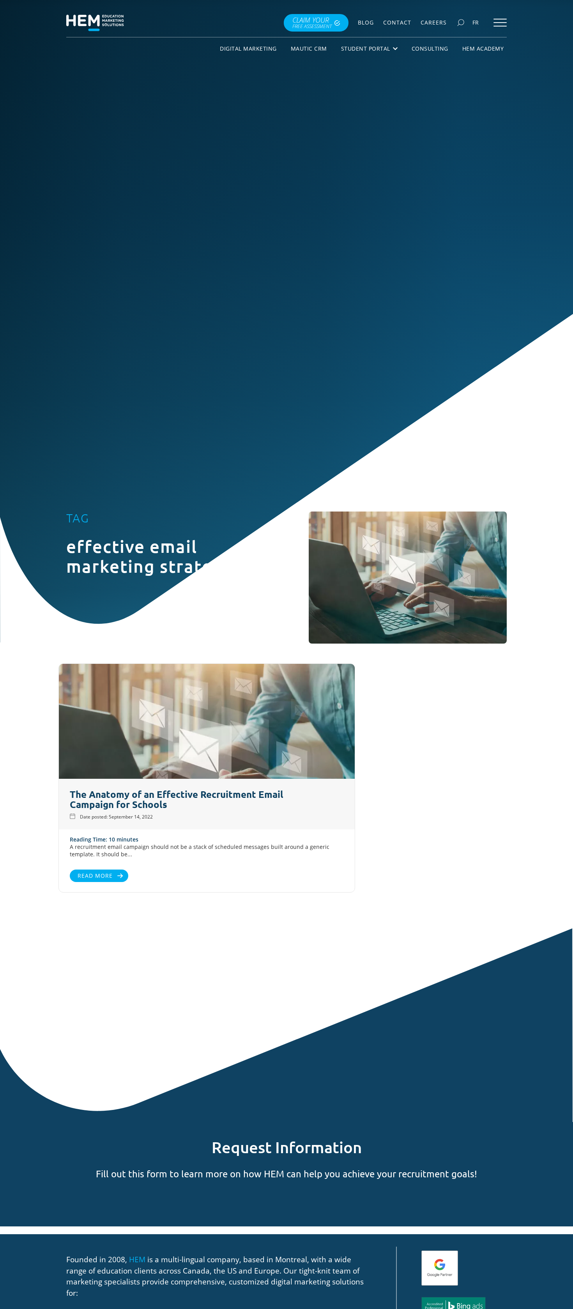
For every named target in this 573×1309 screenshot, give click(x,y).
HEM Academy (483, 48)
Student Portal (365, 48)
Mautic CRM (309, 48)
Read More (95, 875)
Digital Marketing (248, 48)
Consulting (430, 48)
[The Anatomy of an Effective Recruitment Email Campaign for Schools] (207, 722)
